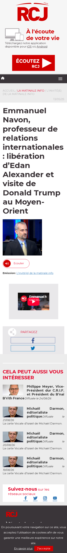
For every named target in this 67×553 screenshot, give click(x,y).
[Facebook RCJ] (25, 498)
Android (42, 46)
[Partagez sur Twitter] (33, 348)
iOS (29, 46)
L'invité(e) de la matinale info (34, 273)
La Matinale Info (30, 90)
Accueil (9, 90)
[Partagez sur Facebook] (33, 340)
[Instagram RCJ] (44, 498)
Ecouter (19, 263)
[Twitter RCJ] (35, 498)
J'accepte (43, 548)
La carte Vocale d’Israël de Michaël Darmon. (33, 416)
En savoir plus (23, 548)
